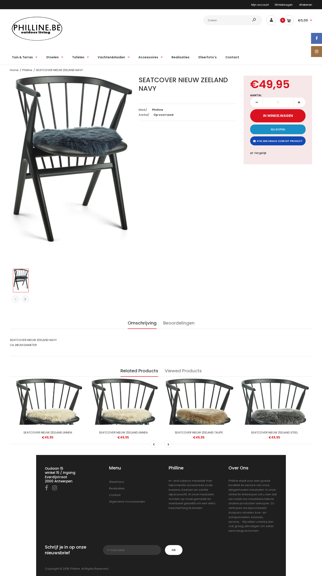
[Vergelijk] (76, 384)
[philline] (37, 40)
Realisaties (117, 488)
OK (174, 550)
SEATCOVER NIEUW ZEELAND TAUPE (199, 432)
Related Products (139, 371)
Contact (114, 495)
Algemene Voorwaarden (127, 501)
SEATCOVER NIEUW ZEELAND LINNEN (47, 432)
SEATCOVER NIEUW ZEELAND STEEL (274, 432)
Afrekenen (305, 5)
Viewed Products (183, 371)
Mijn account (260, 5)
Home (14, 70)
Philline (27, 70)
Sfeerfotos (116, 482)
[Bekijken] (76, 401)
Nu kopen (278, 129)
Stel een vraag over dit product (280, 141)
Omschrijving (142, 323)
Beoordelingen (179, 323)
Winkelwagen (284, 5)
